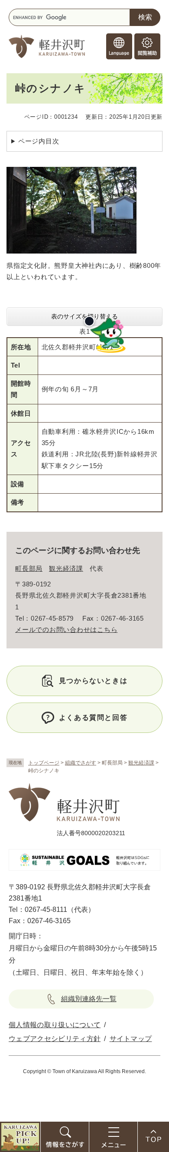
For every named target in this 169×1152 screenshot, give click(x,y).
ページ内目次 (38, 141)
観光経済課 (141, 763)
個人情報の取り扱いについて (55, 1024)
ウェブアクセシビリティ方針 (55, 1038)
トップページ (43, 763)
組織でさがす (80, 763)
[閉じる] (89, 321)
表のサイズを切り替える (84, 316)
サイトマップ (131, 1038)
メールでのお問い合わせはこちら (66, 629)
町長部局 (28, 568)
